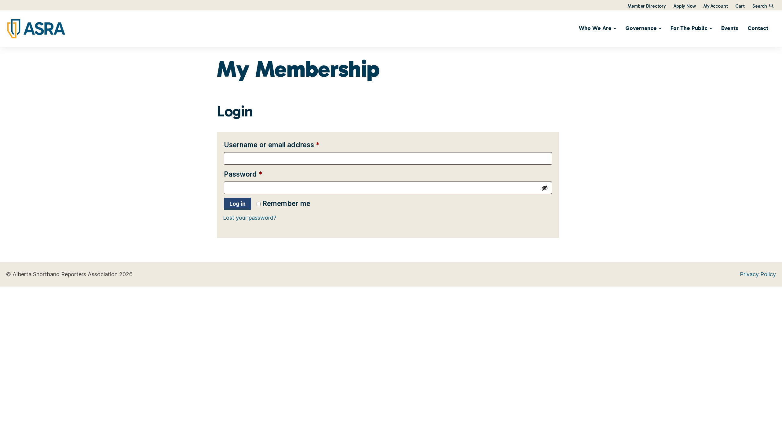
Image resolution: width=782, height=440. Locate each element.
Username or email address (286, 144)
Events (729, 28)
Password (257, 174)
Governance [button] (641, 28)
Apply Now (685, 6)
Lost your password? (249, 218)
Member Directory (647, 6)
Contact (757, 28)
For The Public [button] (690, 28)
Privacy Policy (758, 274)
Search (760, 6)
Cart (739, 6)
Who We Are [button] (596, 28)
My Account (715, 6)
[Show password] (544, 188)
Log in (237, 203)
